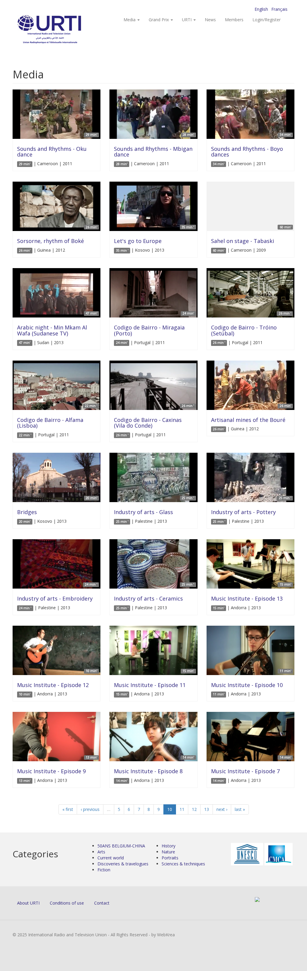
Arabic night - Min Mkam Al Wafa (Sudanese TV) (52, 330)
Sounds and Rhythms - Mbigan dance (153, 151)
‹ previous (90, 809)
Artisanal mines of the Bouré (248, 419)
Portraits (170, 858)
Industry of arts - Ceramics (148, 598)
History (168, 846)
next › (221, 809)
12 (194, 809)
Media (130, 19)
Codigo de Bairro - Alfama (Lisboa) (50, 422)
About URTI (28, 903)
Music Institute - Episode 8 (148, 771)
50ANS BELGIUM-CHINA (121, 846)
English (261, 9)
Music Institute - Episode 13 (247, 598)
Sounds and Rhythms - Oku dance (52, 151)
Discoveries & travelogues (122, 864)
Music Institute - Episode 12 (53, 685)
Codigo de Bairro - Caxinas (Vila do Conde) (148, 422)
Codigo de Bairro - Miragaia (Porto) (149, 330)
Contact (101, 903)
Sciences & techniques (183, 864)
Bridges (27, 512)
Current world (110, 858)
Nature (168, 852)
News (210, 19)
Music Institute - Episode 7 (245, 771)
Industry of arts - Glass (143, 512)
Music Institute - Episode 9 (51, 771)
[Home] (61, 30)
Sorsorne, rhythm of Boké (50, 240)
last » (240, 809)
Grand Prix (159, 19)
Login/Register (266, 19)
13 (206, 809)
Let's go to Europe (138, 240)
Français (279, 9)
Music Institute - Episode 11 (150, 685)
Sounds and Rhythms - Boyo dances (247, 151)
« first (67, 809)
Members (234, 19)
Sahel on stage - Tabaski (242, 240)
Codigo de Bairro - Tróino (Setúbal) (244, 330)
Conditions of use (67, 903)
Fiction (103, 870)
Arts (101, 852)
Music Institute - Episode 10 (247, 685)
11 (182, 809)
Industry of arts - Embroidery (55, 598)
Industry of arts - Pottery (243, 512)
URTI (187, 19)
